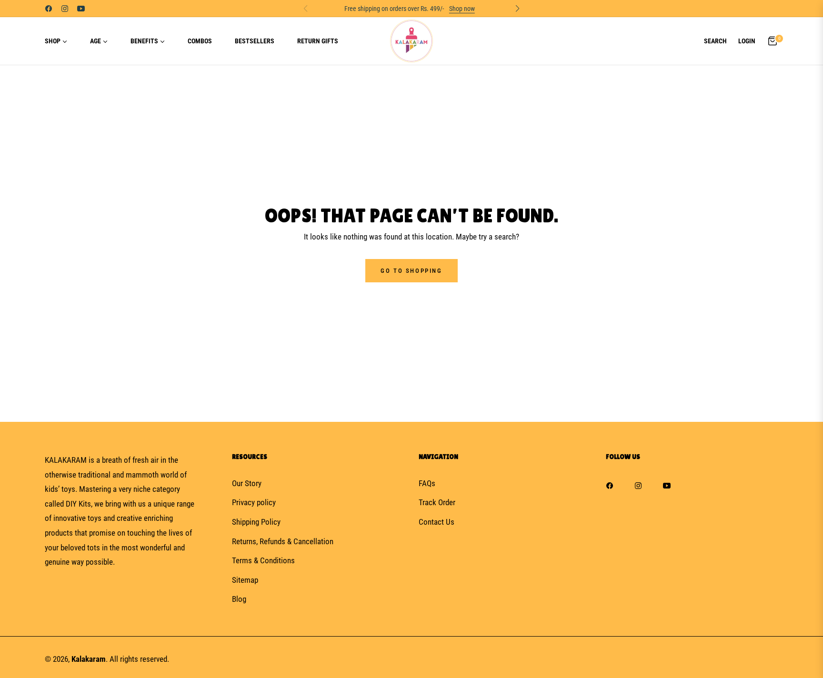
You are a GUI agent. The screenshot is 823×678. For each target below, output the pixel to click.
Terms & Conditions (263, 560)
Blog (239, 599)
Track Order (437, 502)
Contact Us (436, 522)
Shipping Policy (256, 522)
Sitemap (245, 580)
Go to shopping (411, 270)
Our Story (246, 483)
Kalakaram (88, 659)
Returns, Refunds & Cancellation (282, 541)
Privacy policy (254, 502)
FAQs (427, 483)
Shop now (462, 8)
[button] (715, 40)
